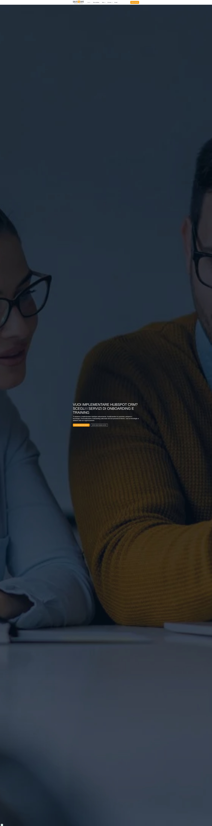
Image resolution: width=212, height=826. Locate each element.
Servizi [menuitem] (89, 2)
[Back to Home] (78, 3)
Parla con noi (134, 2)
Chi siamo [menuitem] (109, 2)
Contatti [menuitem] (115, 2)
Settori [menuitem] (103, 2)
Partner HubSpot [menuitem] (96, 2)
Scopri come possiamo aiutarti (99, 425)
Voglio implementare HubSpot (81, 425)
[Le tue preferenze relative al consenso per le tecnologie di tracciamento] (2, 825)
